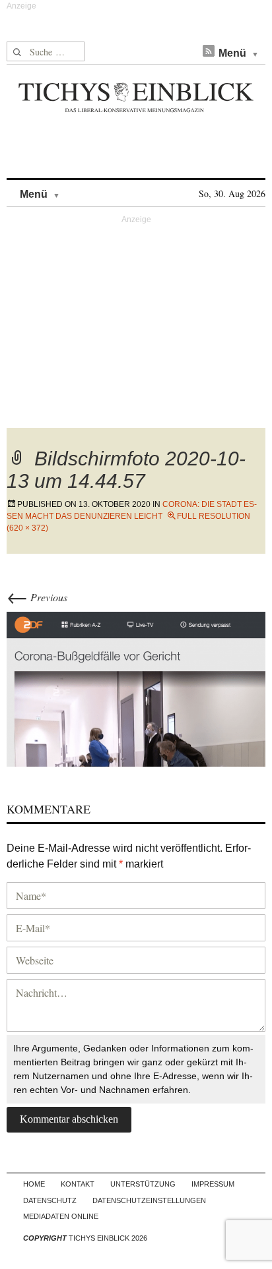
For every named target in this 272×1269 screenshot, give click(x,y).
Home (34, 1184)
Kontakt (77, 1184)
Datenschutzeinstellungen (149, 1200)
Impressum (212, 1184)
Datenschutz (50, 1200)
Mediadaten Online (60, 1216)
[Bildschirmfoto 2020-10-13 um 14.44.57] (136, 687)
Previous (37, 597)
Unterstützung (143, 1184)
